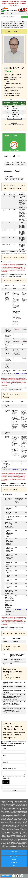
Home (2, 13)
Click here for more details (14, 119)
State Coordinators (14, 856)
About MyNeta (14, 851)
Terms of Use (14, 862)
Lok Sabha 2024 (12, 21)
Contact (14, 859)
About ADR (14, 854)
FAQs (14, 865)
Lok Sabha (9, 13)
